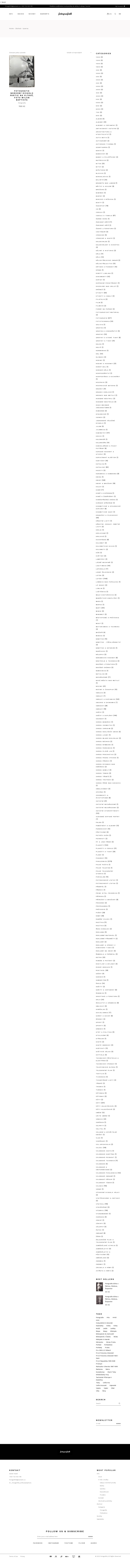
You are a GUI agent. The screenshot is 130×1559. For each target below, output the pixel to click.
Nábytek (100, 639)
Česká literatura (105, 228)
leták (105, 1328)
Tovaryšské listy (105, 1080)
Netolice (100, 674)
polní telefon (103, 868)
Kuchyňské (101, 539)
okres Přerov (103, 761)
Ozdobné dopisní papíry (108, 816)
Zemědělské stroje (105, 1245)
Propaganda (102, 906)
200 (97, 70)
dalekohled (101, 241)
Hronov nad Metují (105, 395)
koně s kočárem (104, 493)
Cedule (99, 212)
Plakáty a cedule (105, 848)
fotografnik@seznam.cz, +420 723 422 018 (18, 6)
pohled (98, 1345)
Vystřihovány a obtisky (108, 1198)
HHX (97, 1320)
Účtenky (100, 1096)
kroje (99, 530)
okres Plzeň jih (104, 751)
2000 (98, 73)
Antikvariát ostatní (106, 128)
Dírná (98, 270)
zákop (99, 1220)
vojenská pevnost (105, 1157)
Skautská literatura (106, 996)
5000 (98, 102)
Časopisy (100, 206)
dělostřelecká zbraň (107, 260)
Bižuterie (100, 170)
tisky (98, 1383)
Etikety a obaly (104, 296)
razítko (100, 925)
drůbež (99, 289)
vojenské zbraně (104, 1176)
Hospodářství (103, 373)
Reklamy (100, 942)
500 (97, 99)
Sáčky (99, 973)
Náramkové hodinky (105, 657)
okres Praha (111, 1342)
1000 (98, 57)
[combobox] (78, 53)
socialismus (102, 1012)
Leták (99, 575)
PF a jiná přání (103, 842)
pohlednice (108, 1345)
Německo (99, 1342)
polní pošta (102, 864)
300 (97, 83)
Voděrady (100, 1141)
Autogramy (101, 141)
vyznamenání (102, 1213)
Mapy (98, 608)
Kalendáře (101, 442)
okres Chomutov (104, 725)
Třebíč (99, 1083)
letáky (112, 1328)
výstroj (100, 1204)
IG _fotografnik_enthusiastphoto (20, 1483)
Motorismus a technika (108, 626)
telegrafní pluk (104, 1070)
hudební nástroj (104, 398)
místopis (113, 1331)
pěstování (101, 832)
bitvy (98, 167)
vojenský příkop (104, 1179)
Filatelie (100, 299)
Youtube (68, 1543)
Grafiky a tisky (104, 341)
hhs (108, 1317)
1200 (98, 60)
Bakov (99, 150)
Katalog (100, 464)
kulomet (100, 543)
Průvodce (101, 909)
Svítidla (100, 1055)
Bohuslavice (102, 176)
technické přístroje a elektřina (103, 1378)
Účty (98, 1103)
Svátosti (100, 1048)
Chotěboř (101, 232)
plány (99, 855)
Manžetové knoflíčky (106, 598)
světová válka (103, 1051)
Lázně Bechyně (103, 562)
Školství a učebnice (106, 1003)
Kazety (99, 470)
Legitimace (101, 565)
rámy (98, 916)
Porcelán (100, 877)
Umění (99, 1112)
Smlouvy (100, 1006)
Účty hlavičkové (104, 1109)
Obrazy (99, 709)
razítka (100, 922)
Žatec (99, 1230)
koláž (98, 1328)
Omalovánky (102, 789)
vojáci (99, 1147)
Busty (99, 202)
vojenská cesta (104, 1151)
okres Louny (102, 735)
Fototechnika (103, 321)
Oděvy (99, 712)
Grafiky (100, 334)
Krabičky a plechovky (107, 515)
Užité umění (102, 1116)
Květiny (100, 556)
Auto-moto (101, 137)
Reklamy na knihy (104, 951)
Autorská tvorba (105, 144)
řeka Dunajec (102, 929)
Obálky (99, 696)
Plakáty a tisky (104, 851)
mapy (105, 1331)
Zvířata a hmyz (103, 1271)
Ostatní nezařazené (106, 804)
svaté (99, 1042)
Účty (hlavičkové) (105, 1106)
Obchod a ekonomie (105, 702)
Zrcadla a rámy (104, 1267)
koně (98, 490)
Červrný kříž (102, 225)
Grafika (100, 328)
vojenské (100, 1164)
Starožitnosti (104, 1492)
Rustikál (100, 970)
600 (98, 106)
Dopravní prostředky (106, 283)
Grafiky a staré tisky (107, 337)
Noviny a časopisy (105, 689)
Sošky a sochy (103, 1016)
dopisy (99, 280)
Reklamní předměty (105, 938)
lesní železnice (104, 572)
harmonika (101, 350)
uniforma (106, 1383)
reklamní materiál (105, 935)
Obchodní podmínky (105, 1501)
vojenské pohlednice (106, 1173)
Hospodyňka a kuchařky (108, 376)
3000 (98, 86)
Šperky (99, 1019)
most (98, 623)
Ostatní (100, 801)
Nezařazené (101, 677)
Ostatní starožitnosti (107, 811)
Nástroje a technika (106, 661)
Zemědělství (102, 1248)
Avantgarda (102, 147)
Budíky (99, 196)
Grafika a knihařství (106, 331)
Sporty (99, 1025)
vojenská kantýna (105, 1154)
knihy (116, 1326)
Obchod (99, 1504)
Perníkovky (101, 829)
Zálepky (100, 1226)
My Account (119, 6)
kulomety (101, 549)
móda (116, 1337)
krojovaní (101, 533)
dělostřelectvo (104, 263)
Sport (99, 1022)
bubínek (100, 193)
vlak (98, 1138)
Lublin (99, 588)
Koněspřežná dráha (106, 499)
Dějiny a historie (105, 250)
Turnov (99, 1090)
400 (98, 93)
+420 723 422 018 (15, 1476)
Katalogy (100, 467)
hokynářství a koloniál (104, 1323)
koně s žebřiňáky (105, 496)
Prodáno (100, 903)
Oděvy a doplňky (104, 715)
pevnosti (100, 838)
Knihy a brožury (104, 483)
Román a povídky (104, 960)
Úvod (100, 1476)
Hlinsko (100, 357)
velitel (99, 1129)
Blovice (100, 173)
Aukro (94, 1543)
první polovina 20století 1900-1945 (107, 1357)
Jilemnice (100, 429)
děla (98, 254)
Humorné (100, 411)
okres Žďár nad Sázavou (108, 783)
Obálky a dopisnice (105, 699)
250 (97, 76)
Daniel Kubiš (13, 1473)
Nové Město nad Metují (108, 680)
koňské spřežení (104, 503)
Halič (98, 347)
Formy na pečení (104, 309)
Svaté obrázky (103, 1045)
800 (98, 115)
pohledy (99, 1347)
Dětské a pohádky (105, 267)
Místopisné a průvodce (107, 617)
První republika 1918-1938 (105, 1361)
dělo (98, 257)
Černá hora (101, 219)
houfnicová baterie (106, 385)
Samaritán (101, 980)
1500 (98, 63)
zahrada (100, 1217)
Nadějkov (100, 651)
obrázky (100, 706)
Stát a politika (104, 1032)
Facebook (38, 1543)
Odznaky (100, 719)
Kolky (99, 486)
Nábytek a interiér (105, 648)
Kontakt (101, 1498)
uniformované (101, 1385)
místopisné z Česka (103, 1337)
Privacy (22, 1556)
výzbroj (100, 1210)
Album (99, 119)
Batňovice (101, 160)
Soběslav (100, 1009)
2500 (98, 80)
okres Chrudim (103, 728)
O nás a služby (103, 1479)
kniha (108, 1326)
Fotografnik (104, 1556)
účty (98, 1099)
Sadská (99, 977)
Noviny (99, 686)
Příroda (100, 896)
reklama (100, 932)
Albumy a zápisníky (105, 125)
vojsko (99, 1186)
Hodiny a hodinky (104, 363)
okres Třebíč (102, 776)
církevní (100, 235)
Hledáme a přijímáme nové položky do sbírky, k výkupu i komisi (70, 6)
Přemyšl (100, 886)
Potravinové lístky (106, 880)
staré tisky (112, 1372)
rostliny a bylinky (105, 964)
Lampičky (100, 559)
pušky (99, 912)
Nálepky (100, 654)
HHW (114, 1317)
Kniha (98, 477)
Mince (98, 611)
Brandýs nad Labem (105, 183)
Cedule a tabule (104, 215)
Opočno (99, 792)
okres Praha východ (106, 757)
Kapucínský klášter (106, 457)
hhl (97, 354)
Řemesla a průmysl (105, 954)
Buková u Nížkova (105, 199)
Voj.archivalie (103, 1144)
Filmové (100, 306)
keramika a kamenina (106, 473)
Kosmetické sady (104, 512)
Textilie (100, 1073)
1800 (98, 67)
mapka (99, 604)
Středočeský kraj (102, 1375)
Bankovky (100, 154)
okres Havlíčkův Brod (107, 732)
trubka (99, 1086)
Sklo (98, 999)
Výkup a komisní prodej (108, 1482)
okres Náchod (103, 741)
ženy (104, 1391)
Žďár (98, 1236)
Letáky (99, 578)
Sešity (99, 986)
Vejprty (100, 1125)
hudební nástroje (105, 402)
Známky (99, 1264)
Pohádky (100, 858)
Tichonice (101, 1077)
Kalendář (100, 439)
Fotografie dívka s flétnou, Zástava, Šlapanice (111, 1286)
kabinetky (99, 1326)
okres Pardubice (104, 748)
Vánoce (99, 1119)
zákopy (99, 1223)
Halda (99, 344)
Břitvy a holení (104, 186)
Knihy (98, 480)
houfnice (100, 382)
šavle (99, 983)
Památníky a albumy (106, 825)
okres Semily (102, 770)
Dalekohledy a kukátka (108, 245)
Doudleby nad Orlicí (106, 286)
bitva (98, 163)
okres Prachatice (105, 754)
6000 (98, 109)
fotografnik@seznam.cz (17, 1480)
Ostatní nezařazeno (106, 807)
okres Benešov (103, 722)
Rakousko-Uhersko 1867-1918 (107, 1366)
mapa (98, 601)
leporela (100, 569)
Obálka (99, 693)
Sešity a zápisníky (105, 990)
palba (99, 822)
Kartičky (100, 460)
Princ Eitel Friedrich (107, 893)
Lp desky (100, 585)
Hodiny (99, 360)
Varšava (100, 1122)
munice (99, 635)
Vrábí (98, 1189)
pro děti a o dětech (103, 1350)
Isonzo (99, 417)
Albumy (99, 122)
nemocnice (101, 670)
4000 (98, 96)
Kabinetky (101, 433)
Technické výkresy (105, 1064)
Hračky (99, 389)
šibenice (100, 993)
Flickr (82, 1543)
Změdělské (101, 1258)
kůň (98, 552)
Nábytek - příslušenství (108, 642)
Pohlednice (101, 861)
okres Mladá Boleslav (107, 738)
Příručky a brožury (106, 899)
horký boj (101, 367)
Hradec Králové (104, 392)
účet (112, 1388)
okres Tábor (102, 773)
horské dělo (102, 370)
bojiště (100, 180)
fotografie (100, 1317)
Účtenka (100, 1093)
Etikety (100, 293)
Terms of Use (13, 1556)
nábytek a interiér (103, 1339)
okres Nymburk (103, 744)
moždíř (99, 632)
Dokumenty (101, 276)
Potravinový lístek (106, 883)
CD (97, 209)
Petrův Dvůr (102, 835)
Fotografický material (107, 312)
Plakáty (100, 845)
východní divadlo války (108, 1192)
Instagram (53, 1543)
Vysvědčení (101, 1207)
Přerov (99, 890)
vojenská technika (105, 1160)
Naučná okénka (103, 667)
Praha (107, 1347)
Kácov (99, 436)
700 (98, 112)
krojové (100, 536)
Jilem (98, 426)
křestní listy (103, 521)
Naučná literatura (105, 664)
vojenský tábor (104, 1182)
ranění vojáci (103, 919)
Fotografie (22, 103)
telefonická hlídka (105, 1067)
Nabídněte (100, 1519)
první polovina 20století (105, 1353)
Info (98, 1473)
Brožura (100, 189)
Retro (99, 957)
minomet (100, 614)
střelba (100, 1038)
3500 (98, 89)
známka (99, 1261)
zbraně (99, 1233)
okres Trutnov (103, 780)
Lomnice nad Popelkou (107, 582)
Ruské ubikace (103, 967)
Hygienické (101, 414)
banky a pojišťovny (106, 157)
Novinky (99, 1516)
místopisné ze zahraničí (105, 1334)
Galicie (99, 324)
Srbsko (99, 1029)
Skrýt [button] (4, 2)
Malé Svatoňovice (105, 595)
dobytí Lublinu (103, 273)
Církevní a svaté (104, 238)
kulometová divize (105, 546)
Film (98, 302)
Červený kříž (102, 222)
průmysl (99, 1364)
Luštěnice (101, 591)
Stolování (101, 1035)
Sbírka (102, 1486)
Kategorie (101, 1507)
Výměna (102, 1489)
